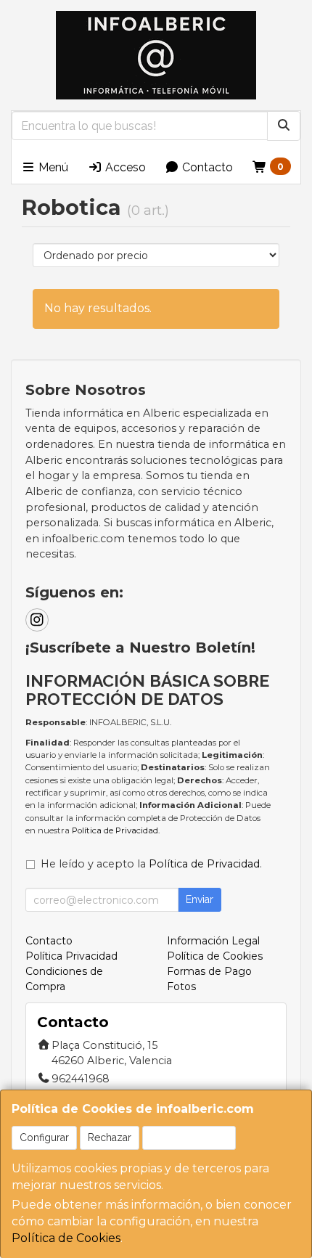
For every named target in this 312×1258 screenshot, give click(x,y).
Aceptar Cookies (189, 1137)
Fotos (181, 986)
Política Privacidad (71, 956)
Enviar (199, 899)
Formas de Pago (209, 971)
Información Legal (213, 940)
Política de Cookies (66, 1238)
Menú (52, 167)
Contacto (206, 167)
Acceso (124, 167)
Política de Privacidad (115, 830)
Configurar (44, 1137)
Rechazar (109, 1137)
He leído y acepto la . (151, 863)
